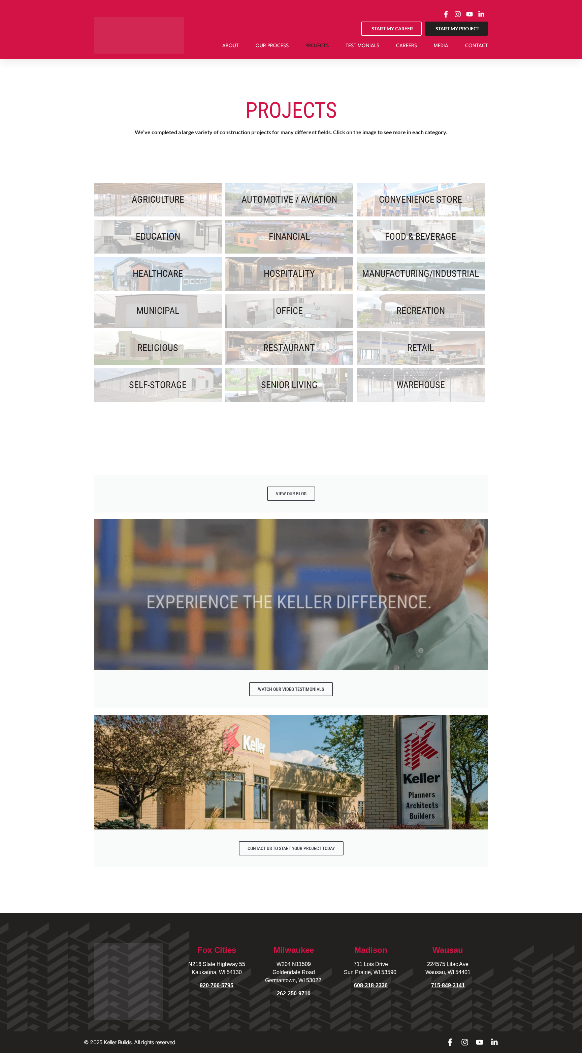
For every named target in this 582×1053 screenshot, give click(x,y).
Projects (317, 46)
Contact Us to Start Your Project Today (291, 848)
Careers (406, 46)
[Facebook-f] (450, 1042)
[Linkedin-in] (494, 1042)
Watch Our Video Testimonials (291, 689)
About (230, 46)
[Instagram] (464, 1042)
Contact (476, 46)
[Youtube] (479, 1042)
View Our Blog (291, 493)
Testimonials (362, 46)
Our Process (272, 46)
